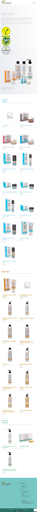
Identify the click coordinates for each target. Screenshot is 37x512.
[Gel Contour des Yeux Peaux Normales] (10, 228)
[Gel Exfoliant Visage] (27, 228)
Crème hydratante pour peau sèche (26, 192)
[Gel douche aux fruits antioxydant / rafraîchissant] (10, 401)
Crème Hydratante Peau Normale (9, 192)
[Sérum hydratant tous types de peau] (10, 251)
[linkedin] (18, 511)
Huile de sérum (5, 364)
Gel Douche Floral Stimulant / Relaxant (26, 388)
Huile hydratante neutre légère (9, 341)
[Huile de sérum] (10, 354)
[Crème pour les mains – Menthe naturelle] (10, 285)
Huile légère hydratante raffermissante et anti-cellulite (26, 341)
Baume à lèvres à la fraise (8, 147)
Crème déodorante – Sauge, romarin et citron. (26, 295)
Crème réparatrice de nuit (25, 215)
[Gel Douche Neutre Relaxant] (27, 401)
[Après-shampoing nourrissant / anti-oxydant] (10, 436)
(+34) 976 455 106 (23, 487)
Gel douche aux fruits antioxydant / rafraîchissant (8, 411)
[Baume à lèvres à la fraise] (10, 137)
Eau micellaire (5, 125)
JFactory (27, 509)
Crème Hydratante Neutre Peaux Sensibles (9, 318)
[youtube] (16, 511)
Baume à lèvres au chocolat (26, 125)
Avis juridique (15, 509)
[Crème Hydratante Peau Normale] (10, 182)
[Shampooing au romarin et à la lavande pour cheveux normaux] (10, 459)
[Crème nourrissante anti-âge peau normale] (10, 205)
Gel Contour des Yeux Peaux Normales (8, 238)
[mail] (20, 511)
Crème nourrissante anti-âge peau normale (8, 215)
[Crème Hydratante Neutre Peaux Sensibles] (10, 308)
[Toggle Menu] (35, 2)
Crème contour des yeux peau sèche (8, 169)
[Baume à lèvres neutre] (27, 137)
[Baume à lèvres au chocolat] (27, 115)
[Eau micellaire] (10, 115)
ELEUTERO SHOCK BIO (24, 446)
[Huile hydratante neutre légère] (10, 331)
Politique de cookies (20, 509)
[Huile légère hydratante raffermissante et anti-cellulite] (27, 331)
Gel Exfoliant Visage (24, 238)
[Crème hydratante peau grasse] (27, 159)
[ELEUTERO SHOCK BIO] (27, 436)
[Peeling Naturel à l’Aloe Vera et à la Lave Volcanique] (10, 377)
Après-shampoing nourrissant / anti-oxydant (9, 447)
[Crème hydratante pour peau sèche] (27, 182)
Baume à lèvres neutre (24, 147)
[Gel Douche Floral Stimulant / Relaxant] (27, 377)
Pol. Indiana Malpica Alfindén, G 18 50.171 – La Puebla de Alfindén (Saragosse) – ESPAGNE (26, 496)
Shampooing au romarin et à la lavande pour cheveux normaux (9, 470)
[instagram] (22, 511)
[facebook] (14, 511)
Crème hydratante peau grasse (26, 169)
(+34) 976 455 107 (23, 490)
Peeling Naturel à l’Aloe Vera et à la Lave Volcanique (9, 388)
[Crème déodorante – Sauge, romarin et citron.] (27, 285)
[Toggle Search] (33, 2)
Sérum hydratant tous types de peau (9, 262)
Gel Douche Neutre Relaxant (26, 410)
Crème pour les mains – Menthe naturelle (9, 295)
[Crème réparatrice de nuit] (27, 205)
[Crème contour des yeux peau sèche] (10, 159)
